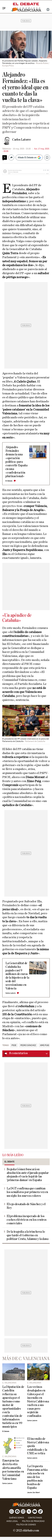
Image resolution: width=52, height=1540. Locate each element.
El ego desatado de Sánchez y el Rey (26, 1206)
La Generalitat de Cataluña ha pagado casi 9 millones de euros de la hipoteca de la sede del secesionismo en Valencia (17, 976)
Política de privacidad (33, 1521)
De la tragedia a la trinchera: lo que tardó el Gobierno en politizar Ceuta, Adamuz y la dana (27, 1235)
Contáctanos (35, 1517)
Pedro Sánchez (28, 1045)
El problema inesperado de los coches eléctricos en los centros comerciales (27, 1220)
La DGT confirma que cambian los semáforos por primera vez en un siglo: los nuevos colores (27, 1192)
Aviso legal (12, 1521)
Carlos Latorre (21, 139)
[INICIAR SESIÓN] (48, 10)
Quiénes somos (16, 1517)
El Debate (8, 481)
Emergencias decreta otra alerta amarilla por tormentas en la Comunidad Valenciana (13, 1469)
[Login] (48, 10)
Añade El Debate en (27, 157)
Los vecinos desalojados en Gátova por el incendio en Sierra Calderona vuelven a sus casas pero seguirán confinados (38, 1401)
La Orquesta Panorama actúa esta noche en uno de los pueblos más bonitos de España (37, 1477)
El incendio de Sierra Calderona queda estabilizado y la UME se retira (38, 1446)
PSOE (14, 1045)
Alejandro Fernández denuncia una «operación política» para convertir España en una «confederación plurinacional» (16, 462)
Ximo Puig (44, 1045)
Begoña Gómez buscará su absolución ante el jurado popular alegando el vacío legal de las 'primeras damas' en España (28, 1175)
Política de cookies (26, 1524)
